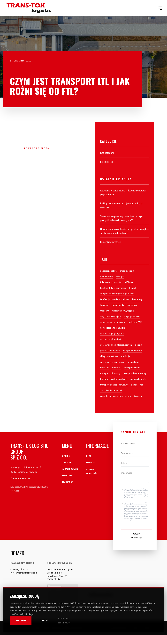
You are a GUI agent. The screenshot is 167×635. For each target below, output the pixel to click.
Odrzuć (44, 620)
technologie (133, 361)
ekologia (120, 276)
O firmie (66, 456)
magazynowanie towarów (112, 322)
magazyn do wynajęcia (123, 310)
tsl (141, 384)
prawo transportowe (110, 350)
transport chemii (132, 367)
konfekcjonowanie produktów (114, 299)
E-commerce (106, 161)
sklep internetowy (109, 356)
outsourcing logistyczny (112, 333)
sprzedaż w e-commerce (112, 361)
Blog (88, 456)
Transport (67, 482)
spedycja (125, 356)
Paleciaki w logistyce (110, 241)
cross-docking (127, 270)
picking (138, 344)
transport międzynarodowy (113, 379)
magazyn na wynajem (110, 316)
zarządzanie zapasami (111, 390)
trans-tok (104, 367)
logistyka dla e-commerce (124, 305)
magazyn (104, 310)
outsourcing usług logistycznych (116, 344)
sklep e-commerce (132, 350)
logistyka (104, 305)
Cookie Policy (64, 623)
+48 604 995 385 (21, 478)
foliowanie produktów (110, 282)
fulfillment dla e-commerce (113, 287)
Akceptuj (21, 620)
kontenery (137, 299)
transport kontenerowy (134, 373)
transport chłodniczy (110, 373)
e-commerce (106, 276)
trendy (134, 384)
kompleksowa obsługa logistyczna (117, 293)
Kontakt (90, 462)
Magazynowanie (70, 469)
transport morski (138, 379)
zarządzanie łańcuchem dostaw (115, 396)
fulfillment (129, 282)
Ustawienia (63, 618)
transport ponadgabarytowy (114, 384)
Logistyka (67, 462)
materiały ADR (135, 322)
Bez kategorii (107, 152)
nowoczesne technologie (112, 327)
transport (116, 367)
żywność (138, 396)
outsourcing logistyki (110, 339)
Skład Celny (67, 475)
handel (132, 287)
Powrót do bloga (36, 148)
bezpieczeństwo (108, 270)
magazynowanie (132, 316)
